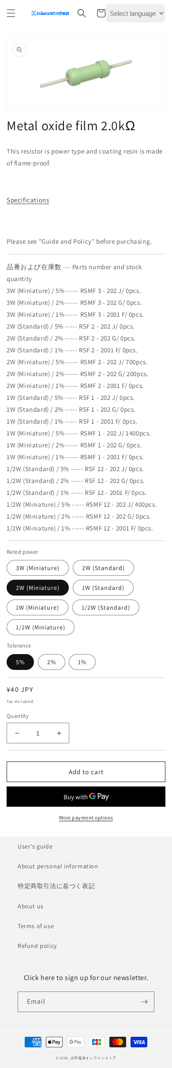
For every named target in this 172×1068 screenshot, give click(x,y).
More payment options (86, 817)
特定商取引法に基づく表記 (56, 886)
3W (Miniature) (38, 568)
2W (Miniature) (38, 588)
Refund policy (37, 946)
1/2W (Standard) (106, 607)
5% (20, 662)
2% (51, 662)
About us (31, 906)
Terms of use (36, 926)
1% (82, 662)
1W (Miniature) (37, 607)
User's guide (35, 846)
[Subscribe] (144, 1001)
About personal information (58, 866)
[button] (11, 13)
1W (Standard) (103, 588)
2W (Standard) (103, 568)
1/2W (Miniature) (40, 627)
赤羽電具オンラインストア (93, 1057)
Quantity (18, 716)
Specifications (28, 200)
